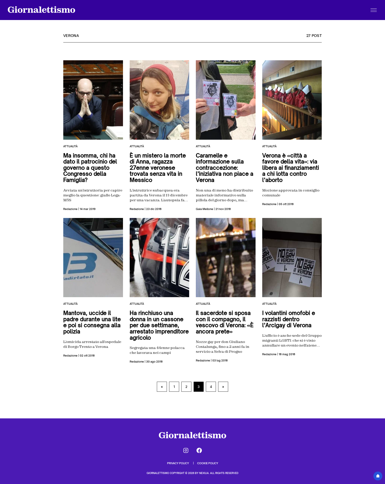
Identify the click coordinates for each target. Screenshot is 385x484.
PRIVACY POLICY (178, 463)
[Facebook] (199, 450)
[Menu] (373, 10)
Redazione (70, 209)
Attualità (70, 146)
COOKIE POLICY (207, 463)
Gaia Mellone (204, 209)
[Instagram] (185, 450)
